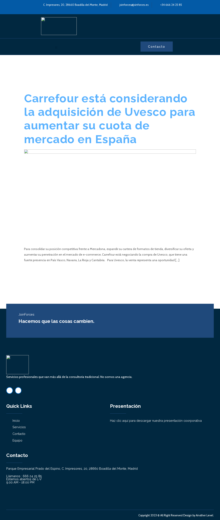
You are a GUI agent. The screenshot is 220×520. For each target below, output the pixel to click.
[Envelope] (18, 390)
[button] (56, 47)
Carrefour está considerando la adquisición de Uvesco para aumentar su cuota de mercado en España (110, 119)
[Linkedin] (9, 390)
